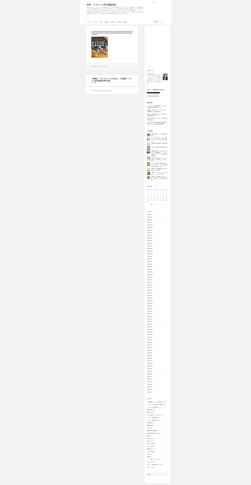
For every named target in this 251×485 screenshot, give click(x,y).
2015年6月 (149, 347)
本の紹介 (149, 412)
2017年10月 (150, 274)
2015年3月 (149, 355)
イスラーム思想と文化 (152, 420)
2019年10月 (150, 227)
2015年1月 (149, 360)
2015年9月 (149, 340)
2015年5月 (149, 350)
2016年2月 (149, 327)
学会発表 (113, 22)
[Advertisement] (157, 47)
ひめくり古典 (150, 443)
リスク (148, 428)
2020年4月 (149, 214)
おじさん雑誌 (150, 446)
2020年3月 (149, 217)
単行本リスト (150, 438)
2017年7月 (149, 282)
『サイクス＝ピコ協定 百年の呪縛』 (155, 404)
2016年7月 (149, 313)
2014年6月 (149, 379)
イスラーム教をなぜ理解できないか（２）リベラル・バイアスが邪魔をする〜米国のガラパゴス (159, 165)
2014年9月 (149, 371)
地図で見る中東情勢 (151, 430)
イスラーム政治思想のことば (154, 464)
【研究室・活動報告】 (122, 22)
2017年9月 (149, 277)
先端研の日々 (150, 449)
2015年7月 (149, 345)
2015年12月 (150, 332)
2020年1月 (149, 222)
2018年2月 (149, 266)
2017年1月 (149, 298)
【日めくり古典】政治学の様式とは (159, 147)
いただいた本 (150, 462)
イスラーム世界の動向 (152, 417)
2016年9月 (149, 308)
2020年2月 (149, 219)
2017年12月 (150, 272)
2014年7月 (149, 376)
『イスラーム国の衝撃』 (152, 407)
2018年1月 (149, 269)
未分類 (148, 456)
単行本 (100, 22)
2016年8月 (149, 311)
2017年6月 (149, 285)
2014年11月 (150, 366)
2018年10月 (150, 253)
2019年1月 (149, 246)
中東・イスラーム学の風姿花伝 (101, 4)
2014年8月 (149, 374)
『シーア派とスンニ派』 (152, 459)
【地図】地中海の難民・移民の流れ (159, 143)
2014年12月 (150, 363)
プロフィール (90, 22)
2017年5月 (149, 287)
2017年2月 (149, 295)
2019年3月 (149, 240)
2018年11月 (150, 251)
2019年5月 (149, 235)
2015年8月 (149, 342)
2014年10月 (150, 368)
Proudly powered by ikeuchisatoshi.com (101, 90)
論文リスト (149, 441)
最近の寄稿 (149, 409)
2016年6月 (149, 316)
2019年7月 (149, 230)
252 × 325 (104, 66)
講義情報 (107, 22)
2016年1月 (149, 329)
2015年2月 (149, 358)
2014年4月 (149, 384)
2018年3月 (149, 264)
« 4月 (151, 204)
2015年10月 (150, 337)
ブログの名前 (150, 451)
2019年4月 (149, 238)
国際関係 (149, 425)
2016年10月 (150, 306)
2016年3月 (149, 324)
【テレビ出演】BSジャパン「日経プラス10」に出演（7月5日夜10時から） (159, 139)
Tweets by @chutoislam (153, 96)
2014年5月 (149, 381)
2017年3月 (149, 293)
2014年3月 (149, 387)
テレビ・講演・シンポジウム (154, 415)
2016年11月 (150, 303)
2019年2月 (149, 243)
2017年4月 (149, 290)
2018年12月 (150, 248)
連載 (148, 436)
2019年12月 (150, 225)
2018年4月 (149, 261)
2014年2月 (149, 389)
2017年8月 (149, 280)
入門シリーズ (150, 467)
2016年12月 (150, 300)
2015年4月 (149, 353)
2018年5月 (149, 259)
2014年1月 (149, 392)
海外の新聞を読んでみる (152, 433)
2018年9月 (149, 256)
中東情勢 (149, 423)
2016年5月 (149, 319)
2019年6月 (149, 233)
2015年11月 (150, 334)
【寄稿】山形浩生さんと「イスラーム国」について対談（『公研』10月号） (159, 159)
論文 (96, 22)
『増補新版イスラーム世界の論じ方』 (156, 402)
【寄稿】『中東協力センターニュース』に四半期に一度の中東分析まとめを (159, 178)
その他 (148, 454)
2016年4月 (149, 321)
